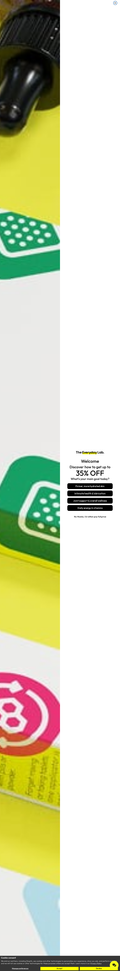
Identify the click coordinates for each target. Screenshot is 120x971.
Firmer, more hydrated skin (90, 486)
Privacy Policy (96, 963)
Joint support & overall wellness (90, 500)
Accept (59, 968)
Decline (99, 968)
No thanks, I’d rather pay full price (90, 516)
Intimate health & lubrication (90, 493)
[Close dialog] (115, 3)
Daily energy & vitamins (90, 508)
